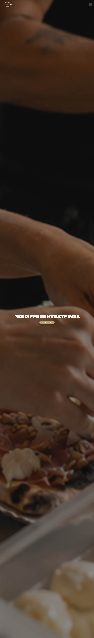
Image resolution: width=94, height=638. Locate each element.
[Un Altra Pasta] (7, 4)
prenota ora (47, 322)
